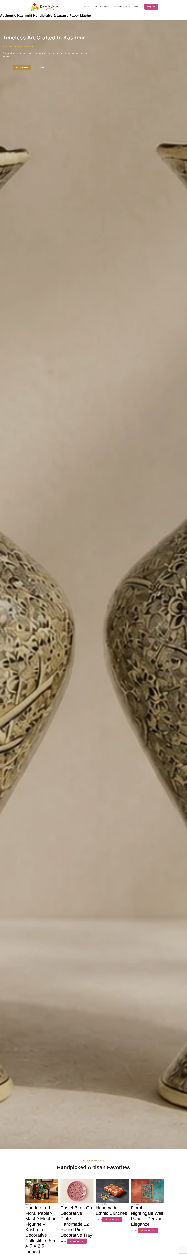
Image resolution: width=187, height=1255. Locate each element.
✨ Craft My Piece (77, 1241)
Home (86, 6)
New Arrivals (105, 6)
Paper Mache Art (120, 6)
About (135, 6)
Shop (95, 6)
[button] (128, 6)
